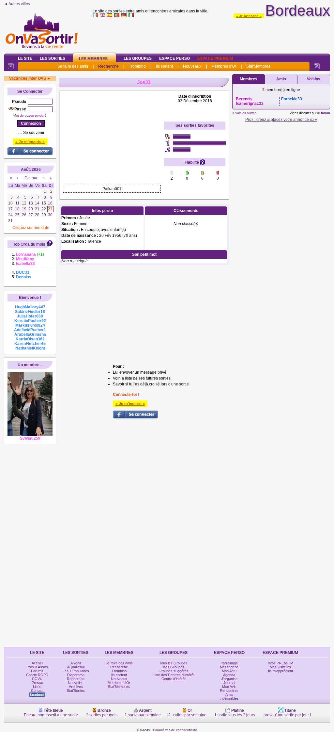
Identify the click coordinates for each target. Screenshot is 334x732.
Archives (76, 687)
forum (325, 113)
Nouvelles (76, 683)
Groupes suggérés (174, 671)
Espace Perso (174, 58)
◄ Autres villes (17, 4)
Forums (37, 671)
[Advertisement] (211, 34)
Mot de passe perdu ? (30, 115)
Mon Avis (229, 687)
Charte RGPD (37, 675)
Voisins (313, 79)
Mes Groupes (173, 667)
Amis (281, 79)
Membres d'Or (223, 66)
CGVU (37, 679)
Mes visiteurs (280, 667)
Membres (248, 79)
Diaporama (75, 675)
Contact (37, 690)
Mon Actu (229, 671)
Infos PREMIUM (280, 663)
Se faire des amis (72, 66)
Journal (229, 683)
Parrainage (229, 663)
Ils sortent (164, 66)
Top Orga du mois (29, 244)
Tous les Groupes (173, 663)
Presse (37, 683)
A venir (75, 663)
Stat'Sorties (76, 690)
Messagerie (229, 667)
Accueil (37, 663)
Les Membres (93, 59)
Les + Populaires (76, 671)
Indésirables (229, 698)
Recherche (108, 66)
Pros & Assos (37, 667)
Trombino (137, 66)
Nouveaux (192, 66)
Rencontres (229, 690)
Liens (37, 687)
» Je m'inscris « (249, 16)
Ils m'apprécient (280, 671)
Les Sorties (52, 58)
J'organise (229, 679)
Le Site (25, 58)
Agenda (229, 675)
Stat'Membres (258, 66)
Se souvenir (33, 132)
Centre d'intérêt (173, 679)
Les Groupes (138, 58)
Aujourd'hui (75, 667)
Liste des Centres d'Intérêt (173, 675)
